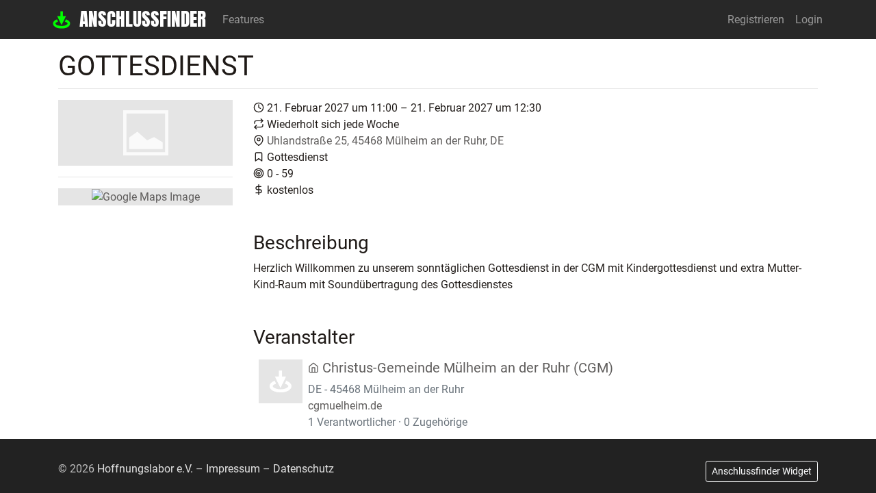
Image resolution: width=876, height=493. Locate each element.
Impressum (233, 468)
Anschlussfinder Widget (762, 471)
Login (809, 19)
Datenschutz (303, 468)
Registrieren (755, 19)
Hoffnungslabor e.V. (145, 468)
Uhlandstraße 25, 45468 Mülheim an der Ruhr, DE (385, 140)
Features (243, 19)
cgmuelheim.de (345, 405)
